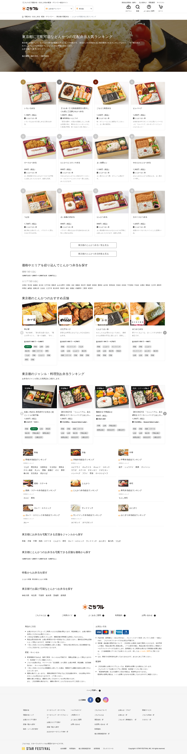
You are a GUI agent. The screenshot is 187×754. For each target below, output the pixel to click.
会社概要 (63, 748)
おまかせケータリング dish (56, 731)
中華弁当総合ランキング (131, 459)
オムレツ (96, 467)
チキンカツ (92, 470)
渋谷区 (118, 285)
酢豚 (137, 467)
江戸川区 (47, 285)
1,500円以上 (52, 275)
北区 (72, 285)
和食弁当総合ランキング (35, 459)
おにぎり (102, 541)
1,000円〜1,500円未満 (39, 275)
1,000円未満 (26, 275)
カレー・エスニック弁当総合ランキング (42, 515)
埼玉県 (34, 595)
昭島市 (54, 285)
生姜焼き (43, 467)
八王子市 (49, 288)
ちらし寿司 (123, 497)
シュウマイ (129, 467)
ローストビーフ (102, 473)
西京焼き (34, 467)
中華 (35, 541)
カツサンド (75, 522)
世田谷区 (112, 285)
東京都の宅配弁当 (62, 16)
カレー (26, 522)
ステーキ (82, 470)
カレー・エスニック (76, 541)
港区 (67, 288)
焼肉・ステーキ (45, 541)
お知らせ (121, 715)
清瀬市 (89, 285)
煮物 (44, 470)
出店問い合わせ (100, 724)
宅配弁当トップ (28, 715)
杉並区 (124, 285)
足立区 (41, 285)
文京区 (42, 288)
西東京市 (36, 288)
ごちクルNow (147, 715)
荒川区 (30, 285)
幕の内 (26, 473)
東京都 (26, 588)
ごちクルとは (40, 615)
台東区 (142, 285)
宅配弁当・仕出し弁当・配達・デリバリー (39, 16)
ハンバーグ (75, 473)
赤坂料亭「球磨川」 (33, 422)
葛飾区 (77, 285)
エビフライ (75, 467)
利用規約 (119, 615)
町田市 (90, 288)
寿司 (64, 541)
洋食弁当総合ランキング (83, 459)
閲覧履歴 (152, 2)
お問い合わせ (147, 615)
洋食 (29, 541)
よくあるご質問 (94, 615)
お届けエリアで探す (30, 719)
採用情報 (97, 748)
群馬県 (63, 595)
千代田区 (130, 285)
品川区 (105, 285)
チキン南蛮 (28, 470)
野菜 (91, 473)
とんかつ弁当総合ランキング (85, 490)
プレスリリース (108, 748)
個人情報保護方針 (101, 733)
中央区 (136, 285)
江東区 (68, 285)
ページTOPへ (92, 690)
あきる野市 (61, 285)
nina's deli (101, 419)
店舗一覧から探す (29, 724)
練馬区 (30, 288)
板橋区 (35, 285)
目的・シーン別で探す (30, 729)
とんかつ (56, 541)
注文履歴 (56, 662)
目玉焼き (34, 473)
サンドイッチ (91, 541)
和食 (24, 541)
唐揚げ (50, 470)
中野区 (24, 288)
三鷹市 (85, 288)
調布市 (159, 285)
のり (57, 470)
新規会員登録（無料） (129, 2)
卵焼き (61, 467)
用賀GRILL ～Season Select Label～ (75, 422)
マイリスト (160, 2)
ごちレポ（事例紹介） (126, 719)
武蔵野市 (78, 288)
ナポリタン (103, 470)
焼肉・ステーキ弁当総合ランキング (40, 490)
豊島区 (148, 285)
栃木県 (48, 595)
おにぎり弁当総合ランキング (133, 515)
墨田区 (100, 285)
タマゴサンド (87, 522)
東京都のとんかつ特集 (39, 579)
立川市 (153, 285)
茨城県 (56, 595)
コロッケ (106, 467)
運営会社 (98, 719)
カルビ (26, 497)
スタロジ (145, 719)
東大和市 (56, 288)
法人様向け (143, 2)
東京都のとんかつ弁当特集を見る (93, 253)
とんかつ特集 (26, 579)
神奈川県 (25, 595)
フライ (85, 473)
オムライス (86, 467)
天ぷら (37, 470)
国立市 (83, 285)
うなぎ (26, 467)
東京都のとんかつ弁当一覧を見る (93, 245)
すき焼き (53, 467)
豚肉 (33, 497)
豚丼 (63, 470)
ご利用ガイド (67, 615)
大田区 (24, 285)
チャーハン (145, 467)
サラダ (74, 470)
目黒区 (72, 288)
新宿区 (94, 285)
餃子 (120, 467)
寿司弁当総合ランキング (131, 490)
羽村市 (62, 288)
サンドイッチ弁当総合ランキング (87, 515)
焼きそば (43, 473)
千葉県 (41, 595)
